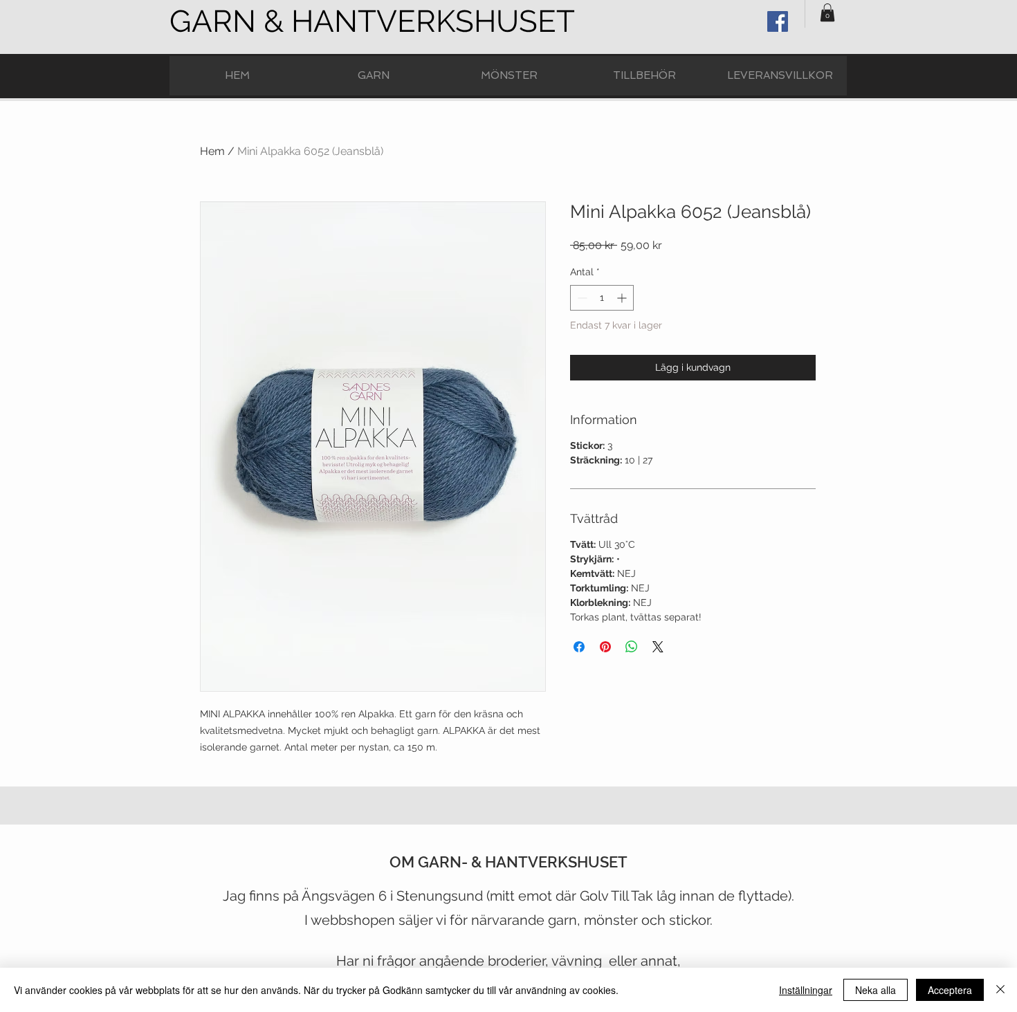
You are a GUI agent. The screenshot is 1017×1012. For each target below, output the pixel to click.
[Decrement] (580, 298)
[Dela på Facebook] (579, 646)
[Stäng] (1000, 990)
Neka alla (875, 990)
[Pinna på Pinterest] (605, 646)
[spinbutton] (601, 298)
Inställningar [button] (805, 990)
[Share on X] (658, 646)
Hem (212, 151)
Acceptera (950, 990)
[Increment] (623, 298)
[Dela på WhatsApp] (631, 646)
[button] (827, 12)
